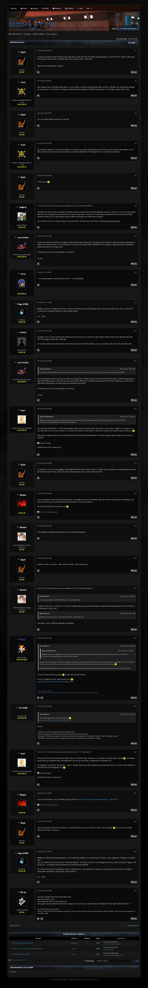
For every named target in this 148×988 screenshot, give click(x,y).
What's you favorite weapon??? (22, 943)
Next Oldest (15, 926)
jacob (74, 949)
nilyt (74, 954)
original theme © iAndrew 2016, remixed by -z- (84, 979)
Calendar (70, 8)
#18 (135, 638)
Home (14, 8)
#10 (135, 331)
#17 (135, 588)
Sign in (114, 28)
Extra (88, 8)
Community (27, 34)
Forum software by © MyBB (58, 979)
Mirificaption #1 (58, 692)
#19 (135, 706)
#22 (135, 821)
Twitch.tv (44, 691)
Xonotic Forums (16, 34)
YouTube (50, 691)
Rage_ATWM (23, 304)
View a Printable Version (18, 960)
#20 (135, 752)
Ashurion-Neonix (115, 944)
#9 (136, 302)
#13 (135, 463)
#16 (135, 558)
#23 (135, 851)
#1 (136, 50)
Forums (35, 8)
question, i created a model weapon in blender (27, 949)
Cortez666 (23, 708)
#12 (135, 409)
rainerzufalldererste (116, 955)
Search (46, 8)
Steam (38, 691)
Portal (24, 8)
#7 (136, 236)
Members (57, 8)
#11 (135, 361)
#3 (136, 113)
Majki (23, 52)
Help (80, 8)
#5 (136, 175)
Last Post (106, 944)
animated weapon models (20, 954)
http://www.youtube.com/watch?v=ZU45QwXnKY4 (55, 682)
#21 (135, 793)
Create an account (129, 28)
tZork (23, 82)
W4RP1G (23, 207)
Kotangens (74, 943)
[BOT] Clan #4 (89, 692)
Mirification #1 (46, 692)
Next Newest (132, 926)
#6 (136, 206)
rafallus (23, 332)
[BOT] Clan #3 (72, 692)
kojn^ (23, 410)
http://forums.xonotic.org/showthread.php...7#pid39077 (98, 799)
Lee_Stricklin (23, 238)
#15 (135, 526)
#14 (135, 493)
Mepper (23, 495)
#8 (136, 272)
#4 (136, 143)
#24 (135, 890)
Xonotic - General (38, 34)
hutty (23, 274)
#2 (136, 81)
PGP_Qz (23, 892)
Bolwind (23, 527)
